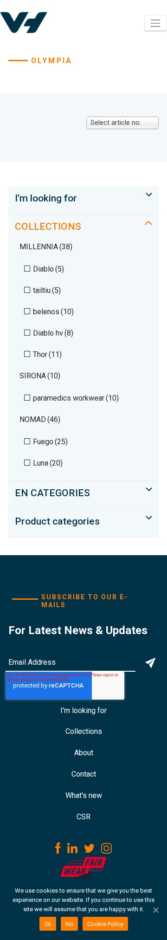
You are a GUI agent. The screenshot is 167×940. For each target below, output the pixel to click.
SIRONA (39, 375)
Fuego (50, 441)
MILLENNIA (45, 246)
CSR (83, 816)
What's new (83, 795)
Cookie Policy (105, 924)
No (69, 924)
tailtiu (47, 290)
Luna (48, 463)
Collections (83, 731)
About (83, 752)
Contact (83, 774)
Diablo (48, 269)
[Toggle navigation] (155, 23)
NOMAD (39, 419)
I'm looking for (83, 710)
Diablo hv (53, 333)
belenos (53, 311)
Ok (47, 924)
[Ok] (155, 909)
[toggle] (149, 194)
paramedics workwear (76, 398)
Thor (47, 354)
